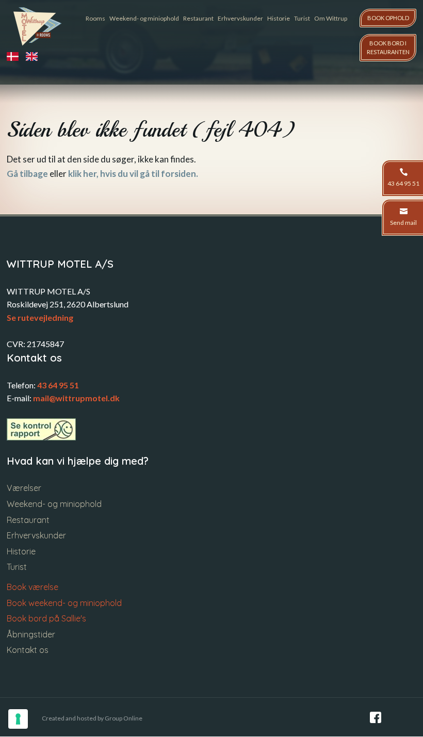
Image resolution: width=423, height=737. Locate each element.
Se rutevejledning (40, 317)
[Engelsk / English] (35, 56)
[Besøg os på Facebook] (375, 717)
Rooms (95, 18)
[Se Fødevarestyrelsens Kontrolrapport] (41, 429)
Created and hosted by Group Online (92, 718)
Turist (302, 18)
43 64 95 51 (58, 385)
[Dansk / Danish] (16, 56)
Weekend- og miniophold (144, 18)
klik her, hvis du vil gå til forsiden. (133, 173)
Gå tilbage (27, 173)
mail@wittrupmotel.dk (76, 398)
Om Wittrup (330, 18)
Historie (278, 18)
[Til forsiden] (37, 26)
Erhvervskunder (240, 18)
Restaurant (198, 18)
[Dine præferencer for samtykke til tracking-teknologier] (18, 719)
